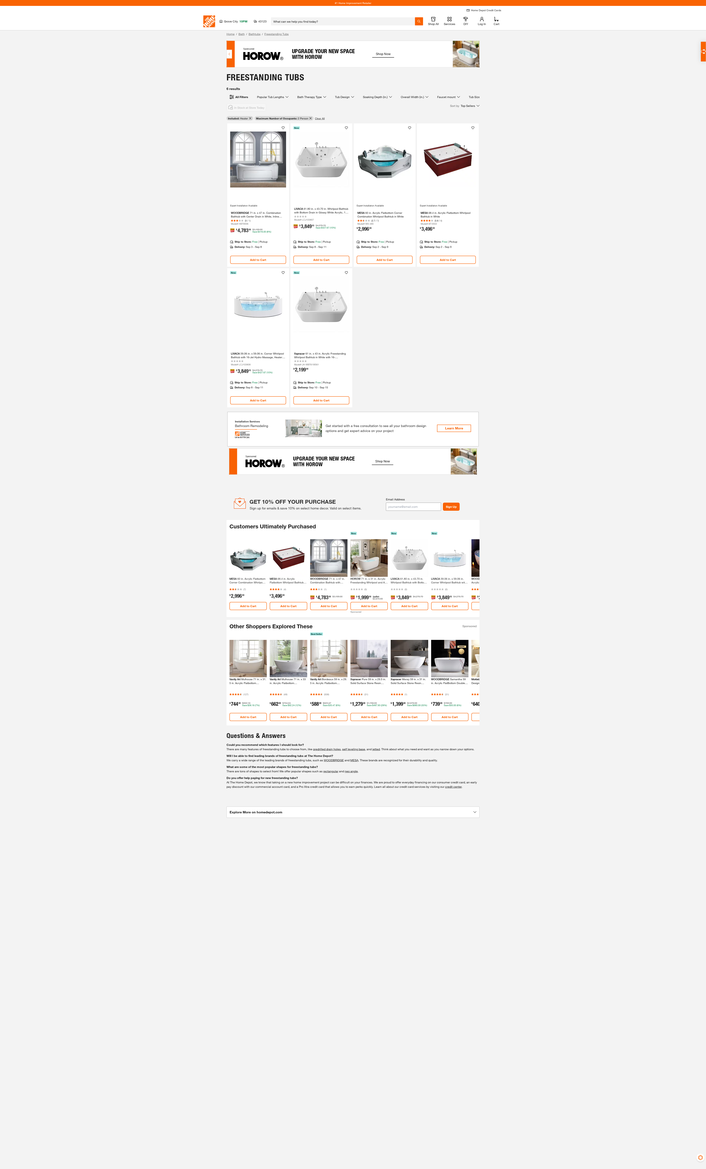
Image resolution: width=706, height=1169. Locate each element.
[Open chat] (703, 51)
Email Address (395, 499)
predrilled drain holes (327, 749)
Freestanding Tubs (276, 34)
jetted (376, 749)
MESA (354, 760)
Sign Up (451, 506)
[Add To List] (283, 128)
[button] (464, 106)
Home (231, 34)
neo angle (351, 771)
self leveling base (353, 749)
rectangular (330, 771)
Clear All (320, 118)
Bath (241, 34)
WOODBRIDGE (334, 760)
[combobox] (343, 21)
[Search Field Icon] (419, 21)
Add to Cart (258, 259)
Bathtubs (255, 34)
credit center (453, 786)
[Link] (258, 195)
